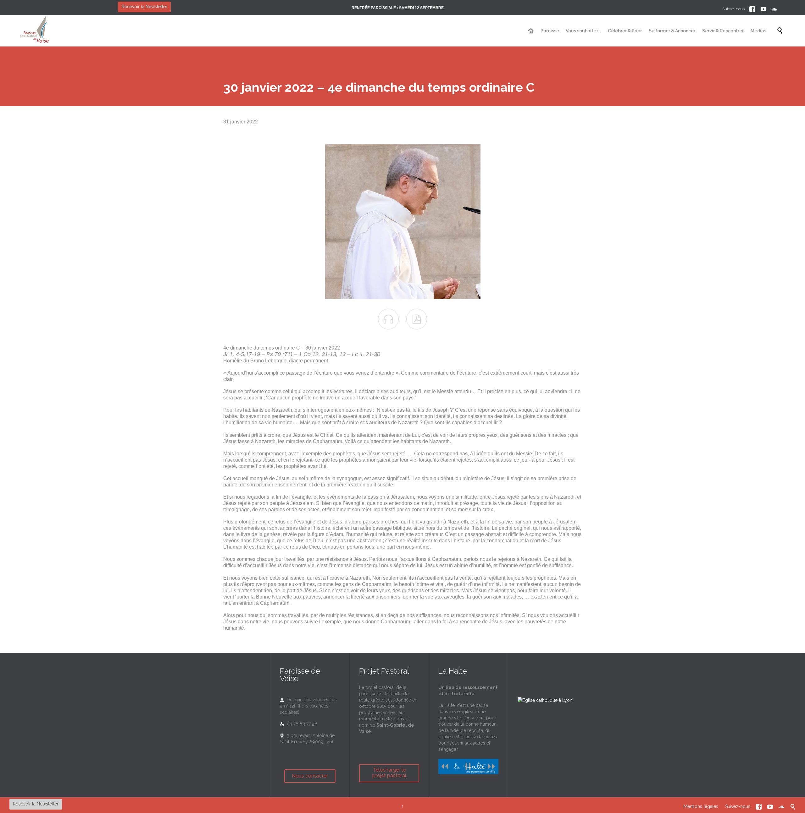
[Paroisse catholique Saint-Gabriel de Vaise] (34, 30)
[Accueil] (531, 31)
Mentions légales (701, 806)
